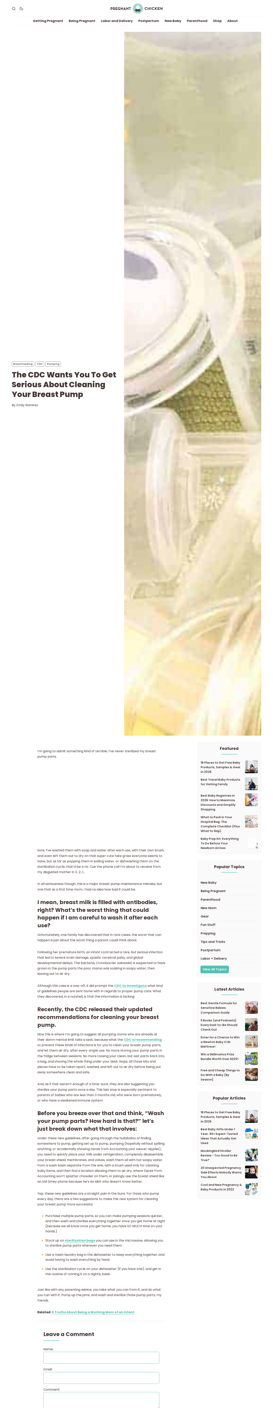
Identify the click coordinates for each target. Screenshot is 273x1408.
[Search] (14, 9)
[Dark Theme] (21, 9)
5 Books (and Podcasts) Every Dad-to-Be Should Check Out (219, 1025)
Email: (47, 1369)
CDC (40, 364)
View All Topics (215, 969)
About (232, 21)
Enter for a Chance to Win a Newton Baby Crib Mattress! (220, 1042)
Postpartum (148, 21)
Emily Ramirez (27, 405)
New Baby (173, 21)
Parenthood (197, 21)
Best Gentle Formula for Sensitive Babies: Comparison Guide (219, 1007)
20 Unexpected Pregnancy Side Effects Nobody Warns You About (221, 1172)
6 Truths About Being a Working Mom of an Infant (93, 1312)
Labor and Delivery (117, 21)
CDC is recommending (143, 1039)
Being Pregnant (82, 21)
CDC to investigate (130, 985)
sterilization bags (80, 1240)
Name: (48, 1349)
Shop (217, 21)
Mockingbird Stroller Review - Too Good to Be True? (219, 1155)
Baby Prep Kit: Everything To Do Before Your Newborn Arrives (220, 843)
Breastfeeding (23, 364)
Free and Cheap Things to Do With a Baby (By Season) (220, 1075)
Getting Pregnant (48, 21)
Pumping (53, 364)
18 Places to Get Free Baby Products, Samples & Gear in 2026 (220, 767)
